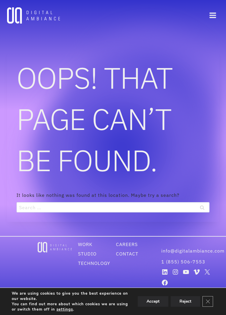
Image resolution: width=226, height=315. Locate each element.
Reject (185, 301)
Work (85, 244)
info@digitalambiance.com (193, 251)
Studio (87, 254)
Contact (127, 254)
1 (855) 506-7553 (183, 262)
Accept (153, 301)
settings (64, 309)
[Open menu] (212, 15)
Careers (127, 244)
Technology (94, 263)
